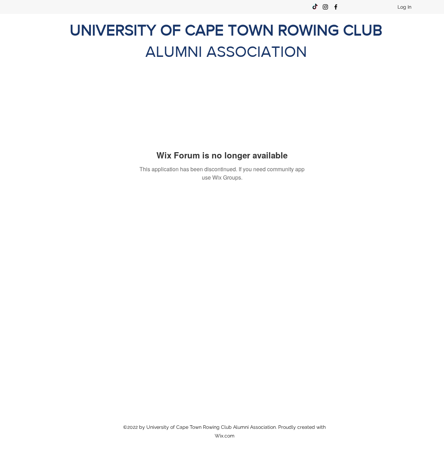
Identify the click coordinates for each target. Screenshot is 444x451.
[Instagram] (325, 6)
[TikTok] (314, 6)
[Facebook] (335, 6)
